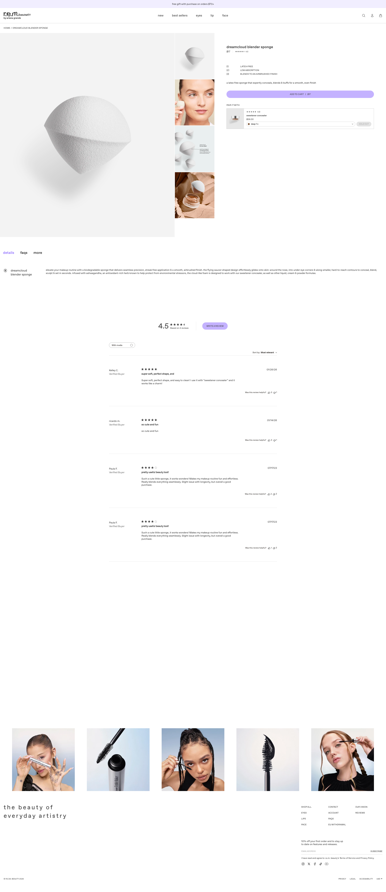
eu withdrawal (337, 824)
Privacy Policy (367, 858)
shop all (306, 807)
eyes (304, 813)
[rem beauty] (17, 15)
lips (303, 819)
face (304, 824)
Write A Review (215, 326)
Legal (353, 879)
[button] (363, 15)
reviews (360, 813)
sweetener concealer (256, 115)
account (333, 813)
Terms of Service (348, 858)
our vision (361, 807)
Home (7, 28)
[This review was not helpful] (274, 392)
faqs (331, 819)
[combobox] (265, 352)
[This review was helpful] (269, 393)
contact (333, 807)
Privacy (342, 879)
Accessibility (366, 879)
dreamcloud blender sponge (30, 28)
